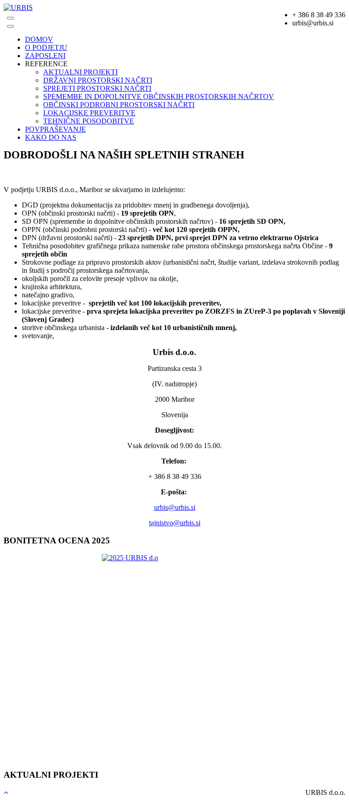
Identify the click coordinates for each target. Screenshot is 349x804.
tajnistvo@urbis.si (174, 523)
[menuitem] (39, 39)
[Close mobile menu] (10, 26)
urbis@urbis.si (174, 507)
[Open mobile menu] (10, 18)
